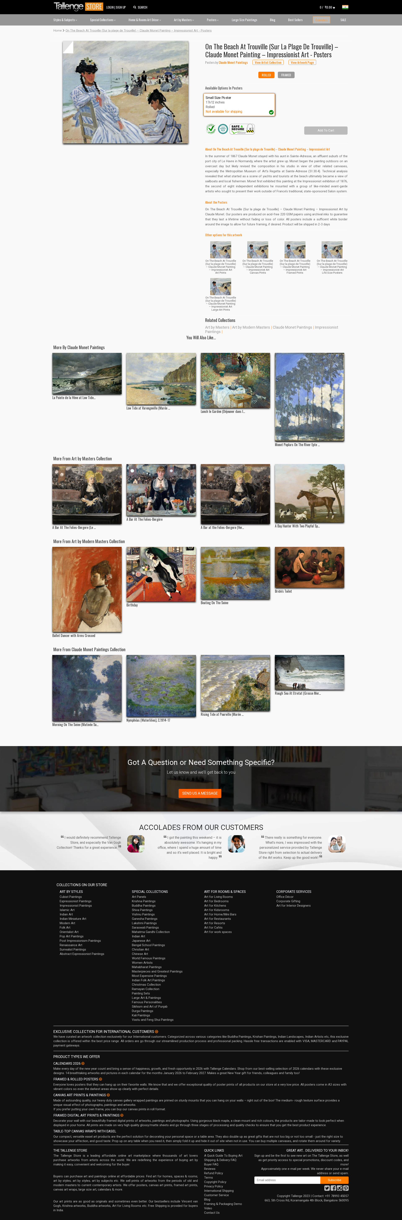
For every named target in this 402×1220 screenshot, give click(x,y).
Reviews (209, 1169)
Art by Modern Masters (251, 327)
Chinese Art (140, 954)
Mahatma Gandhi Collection (151, 932)
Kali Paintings (141, 1015)
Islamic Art (67, 910)
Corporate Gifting (288, 901)
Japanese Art (141, 941)
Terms (208, 1177)
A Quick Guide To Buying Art (223, 1155)
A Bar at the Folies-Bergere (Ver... (222, 528)
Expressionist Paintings (75, 901)
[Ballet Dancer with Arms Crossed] (87, 589)
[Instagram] (339, 1189)
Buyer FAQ (211, 1164)
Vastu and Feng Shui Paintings (153, 1020)
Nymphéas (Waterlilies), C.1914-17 (148, 720)
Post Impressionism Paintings (80, 941)
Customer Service (216, 1195)
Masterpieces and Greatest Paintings (157, 971)
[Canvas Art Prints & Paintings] (108, 1095)
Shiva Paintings (142, 910)
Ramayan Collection (145, 989)
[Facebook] (333, 1189)
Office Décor (285, 897)
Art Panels (139, 897)
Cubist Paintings (71, 897)
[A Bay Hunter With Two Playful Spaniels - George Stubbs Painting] (309, 493)
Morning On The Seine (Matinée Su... (75, 725)
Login (110, 7)
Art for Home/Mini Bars (220, 914)
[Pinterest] (346, 1189)
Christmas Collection (146, 984)
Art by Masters (183, 19)
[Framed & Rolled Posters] (100, 1079)
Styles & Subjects (64, 19)
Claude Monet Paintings (292, 327)
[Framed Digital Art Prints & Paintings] (121, 1115)
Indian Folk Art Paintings (148, 980)
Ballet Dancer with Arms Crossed (73, 636)
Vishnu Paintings (143, 914)
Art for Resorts (214, 923)
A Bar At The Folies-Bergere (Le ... (74, 528)
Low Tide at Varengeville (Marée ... (148, 408)
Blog (272, 19)
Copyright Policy (215, 1182)
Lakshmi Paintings (144, 923)
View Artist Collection (268, 62)
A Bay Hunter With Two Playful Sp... (297, 526)
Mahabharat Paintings (147, 967)
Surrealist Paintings (73, 949)
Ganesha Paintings (144, 919)
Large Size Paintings (244, 19)
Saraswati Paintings (145, 927)
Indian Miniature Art (73, 919)
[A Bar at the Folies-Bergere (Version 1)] (235, 494)
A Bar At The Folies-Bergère (144, 519)
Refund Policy (213, 1173)
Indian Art (66, 914)
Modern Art (67, 923)
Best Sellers (295, 19)
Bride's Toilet (283, 591)
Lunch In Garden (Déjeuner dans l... (223, 411)
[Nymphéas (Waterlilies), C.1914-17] (161, 686)
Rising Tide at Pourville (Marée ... (222, 714)
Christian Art (140, 949)
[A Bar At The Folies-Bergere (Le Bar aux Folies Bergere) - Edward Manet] (87, 494)
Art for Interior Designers (293, 905)
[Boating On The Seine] (235, 573)
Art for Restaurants (217, 919)
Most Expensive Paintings (149, 976)
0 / (326, 7)
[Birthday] (161, 574)
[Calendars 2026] (82, 1063)
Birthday (132, 605)
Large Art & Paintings (146, 998)
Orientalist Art (69, 932)
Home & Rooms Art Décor (144, 19)
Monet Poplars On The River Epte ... (297, 445)
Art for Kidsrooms (216, 910)
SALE (343, 19)
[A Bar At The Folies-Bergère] (161, 490)
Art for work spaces (218, 932)
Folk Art (65, 927)
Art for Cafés (213, 927)
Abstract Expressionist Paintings (82, 954)
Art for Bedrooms (216, 901)
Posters (212, 19)
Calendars (321, 20)
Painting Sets (141, 993)
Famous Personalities (147, 1002)
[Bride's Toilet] (309, 567)
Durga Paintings (142, 1011)
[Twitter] (327, 1189)
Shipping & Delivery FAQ (220, 1160)
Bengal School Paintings (148, 945)
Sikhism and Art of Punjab (150, 1006)
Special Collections (102, 19)
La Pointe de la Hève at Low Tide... (73, 398)
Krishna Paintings (144, 901)
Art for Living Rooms (218, 897)
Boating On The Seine (214, 603)
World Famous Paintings (148, 958)
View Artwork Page (302, 62)
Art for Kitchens (215, 905)
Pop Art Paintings (72, 936)
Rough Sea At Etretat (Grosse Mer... (298, 693)
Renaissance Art (71, 945)
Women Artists (142, 963)
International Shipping (219, 1191)
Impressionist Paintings (76, 905)
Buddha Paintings (144, 905)
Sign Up (121, 7)
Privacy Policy (213, 1186)
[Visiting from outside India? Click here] (156, 1032)
